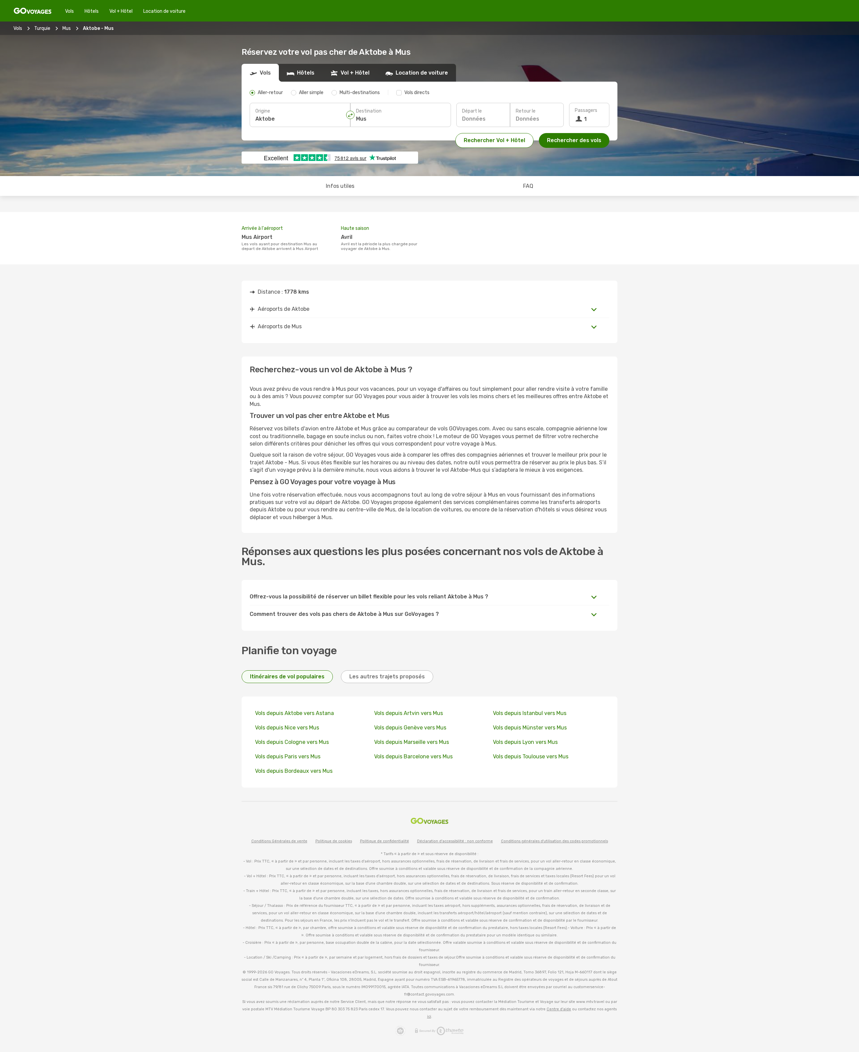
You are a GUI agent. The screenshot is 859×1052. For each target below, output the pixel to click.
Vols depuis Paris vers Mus (287, 756)
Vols (69, 11)
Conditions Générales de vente (279, 841)
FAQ (528, 186)
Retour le (526, 111)
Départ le (472, 111)
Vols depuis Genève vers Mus (410, 727)
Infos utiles (340, 186)
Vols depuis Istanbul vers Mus (529, 713)
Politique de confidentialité (384, 841)
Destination (369, 111)
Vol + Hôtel (121, 11)
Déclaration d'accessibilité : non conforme (455, 841)
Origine (262, 111)
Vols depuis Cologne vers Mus (292, 742)
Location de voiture (164, 11)
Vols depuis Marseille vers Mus (411, 742)
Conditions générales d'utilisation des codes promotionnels (554, 841)
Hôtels (92, 11)
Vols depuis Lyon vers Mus (525, 742)
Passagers (586, 110)
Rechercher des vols (574, 140)
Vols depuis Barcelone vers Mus (413, 756)
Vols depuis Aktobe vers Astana (294, 713)
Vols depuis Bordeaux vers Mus (294, 771)
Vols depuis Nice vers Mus (287, 727)
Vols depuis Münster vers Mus (530, 727)
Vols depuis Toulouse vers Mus (530, 756)
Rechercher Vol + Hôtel (494, 140)
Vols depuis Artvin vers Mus (408, 713)
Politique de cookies (333, 841)
